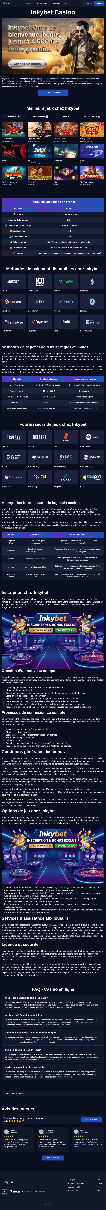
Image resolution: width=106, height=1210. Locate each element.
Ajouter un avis (91, 1119)
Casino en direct (38, 116)
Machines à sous (90, 116)
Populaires (12, 116)
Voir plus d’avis (53, 1158)
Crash (64, 116)
